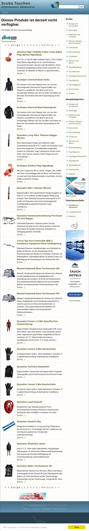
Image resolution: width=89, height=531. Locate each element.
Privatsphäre (46, 509)
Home (5, 12)
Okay (76, 527)
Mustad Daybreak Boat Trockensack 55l (38, 293)
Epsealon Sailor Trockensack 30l (34, 466)
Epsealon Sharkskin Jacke (31, 443)
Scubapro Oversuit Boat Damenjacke (36, 107)
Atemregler (73, 30)
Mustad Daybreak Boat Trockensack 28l (38, 268)
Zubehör (72, 93)
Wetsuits (72, 216)
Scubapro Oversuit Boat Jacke (33, 79)
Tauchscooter (74, 89)
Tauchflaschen (74, 72)
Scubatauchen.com (38, 505)
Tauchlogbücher (75, 85)
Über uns (27, 509)
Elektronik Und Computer (74, 36)
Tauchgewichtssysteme (78, 76)
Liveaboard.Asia (75, 212)
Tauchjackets (74, 80)
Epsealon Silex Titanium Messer (34, 188)
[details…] (21, 73)
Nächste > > (50, 45)
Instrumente (73, 48)
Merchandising (74, 52)
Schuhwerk (73, 56)
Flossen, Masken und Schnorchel (75, 42)
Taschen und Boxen (73, 62)
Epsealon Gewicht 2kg (29, 421)
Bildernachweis (59, 509)
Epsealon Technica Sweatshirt (33, 366)
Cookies (36, 509)
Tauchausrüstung (8, 41)
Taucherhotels (74, 301)
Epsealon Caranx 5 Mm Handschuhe (36, 384)
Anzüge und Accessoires (73, 25)
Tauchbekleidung (75, 67)
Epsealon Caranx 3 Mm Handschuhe (36, 349)
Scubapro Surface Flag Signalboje (35, 165)
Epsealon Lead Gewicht (29, 402)
